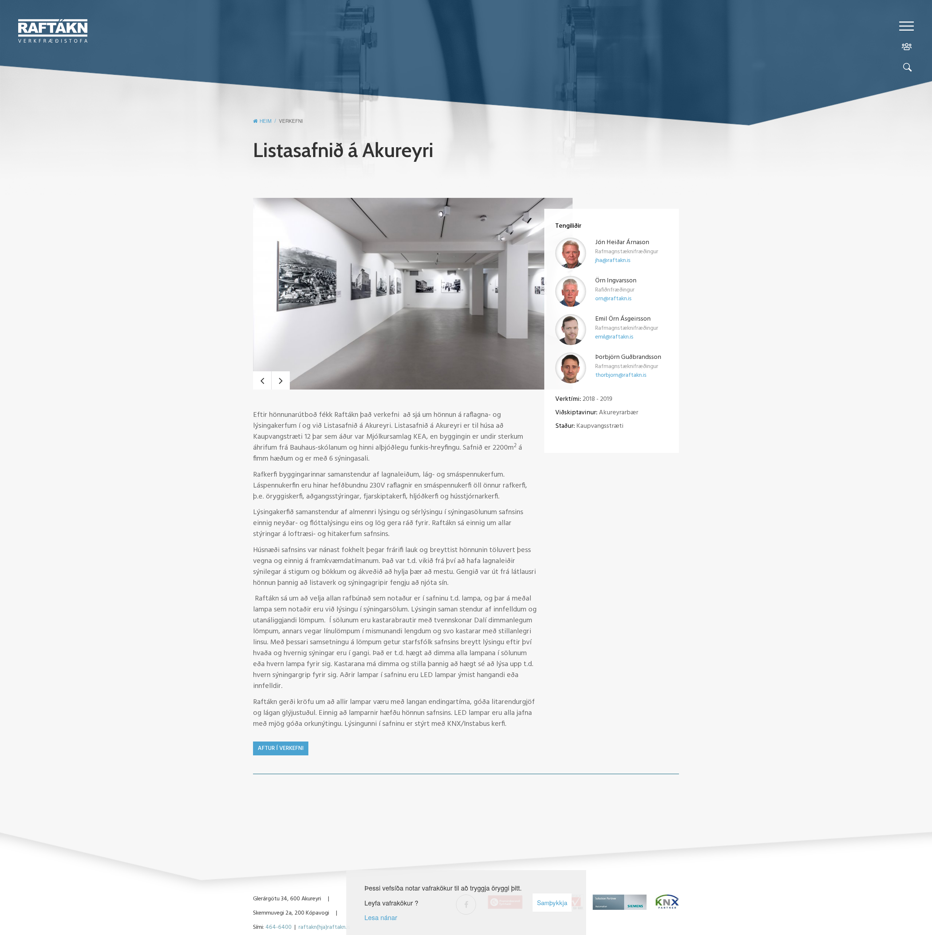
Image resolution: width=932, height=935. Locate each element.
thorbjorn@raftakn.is (621, 375)
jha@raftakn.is (613, 260)
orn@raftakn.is (613, 299)
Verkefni (291, 120)
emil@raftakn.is (614, 337)
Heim (266, 120)
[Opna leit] (906, 68)
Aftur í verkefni (281, 748)
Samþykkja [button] (552, 902)
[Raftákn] (52, 32)
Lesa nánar (380, 917)
